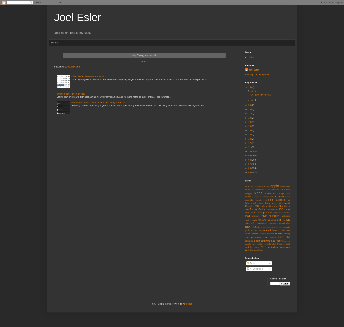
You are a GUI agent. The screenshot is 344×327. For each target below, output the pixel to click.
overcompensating (269, 227)
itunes (287, 209)
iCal (275, 206)
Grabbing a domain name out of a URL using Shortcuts (98, 102)
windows (285, 247)
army (247, 189)
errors (287, 197)
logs (276, 212)
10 (249, 151)
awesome (275, 189)
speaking (249, 244)
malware (256, 216)
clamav (248, 197)
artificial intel (255, 189)
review (279, 233)
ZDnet (260, 250)
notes (247, 223)
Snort (257, 240)
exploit (269, 199)
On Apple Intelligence (260, 95)
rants (247, 233)
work (256, 250)
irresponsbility (273, 209)
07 (249, 164)
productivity (285, 230)
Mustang (271, 220)
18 (249, 122)
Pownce (275, 230)
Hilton (270, 206)
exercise (259, 200)
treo (264, 244)
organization (284, 223)
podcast (266, 230)
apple (274, 186)
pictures (257, 230)
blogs (258, 193)
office (253, 223)
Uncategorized (283, 244)
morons (262, 219)
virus (257, 247)
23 (249, 109)
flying (267, 203)
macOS (287, 213)
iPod (260, 209)
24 (249, 105)
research (270, 234)
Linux (269, 212)
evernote (249, 200)
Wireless (249, 250)
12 (249, 143)
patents (286, 227)
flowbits (260, 203)
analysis (249, 186)
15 (249, 130)
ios (289, 206)
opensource (273, 223)
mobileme (286, 216)
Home (54, 42)
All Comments (256, 269)
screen (273, 238)
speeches (257, 244)
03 (252, 91)
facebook (280, 200)
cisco (288, 194)
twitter (269, 244)
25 (249, 87)
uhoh (274, 244)
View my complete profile (257, 74)
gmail (287, 203)
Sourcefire (277, 240)
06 (249, 168)
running (287, 234)
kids (253, 212)
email (281, 196)
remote (263, 234)
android (257, 186)
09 (249, 155)
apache (265, 186)
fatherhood (250, 203)
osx (248, 226)
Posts (252, 263)
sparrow (286, 241)
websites (273, 247)
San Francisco (253, 237)
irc (265, 209)
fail (289, 200)
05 (249, 172)
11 (249, 147)
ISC (281, 209)
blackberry (285, 189)
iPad (247, 209)
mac (281, 213)
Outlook (256, 227)
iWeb (247, 212)
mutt (279, 220)
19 (249, 118)
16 (249, 126)
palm (280, 227)
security (284, 237)
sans (265, 237)
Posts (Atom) (73, 67)
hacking (263, 206)
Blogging (248, 194)
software (265, 240)
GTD (256, 206)
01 (252, 100)
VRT (263, 247)
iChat (280, 206)
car (274, 193)
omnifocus (262, 223)
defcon (273, 196)
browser (268, 193)
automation (266, 189)
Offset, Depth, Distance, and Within (88, 76)
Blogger (188, 304)
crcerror (266, 197)
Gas (281, 203)
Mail (247, 215)
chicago (281, 193)
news (286, 219)
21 (249, 113)
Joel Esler (77, 17)
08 (249, 160)
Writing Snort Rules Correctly (71, 94)
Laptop (261, 212)
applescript (285, 186)
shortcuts (249, 241)
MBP (264, 216)
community (257, 197)
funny (274, 203)
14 (249, 134)
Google (249, 206)
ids (285, 206)
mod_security (251, 220)
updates (249, 247)
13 (249, 139)
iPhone (253, 209)
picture (249, 230)
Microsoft (274, 215)
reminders (255, 233)
